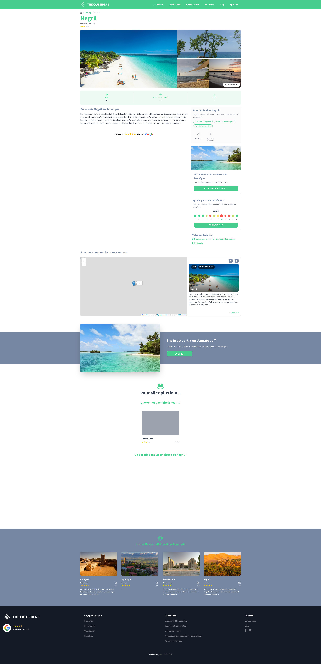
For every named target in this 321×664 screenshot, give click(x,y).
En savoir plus (216, 225)
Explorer (179, 354)
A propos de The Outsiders (176, 621)
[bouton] (231, 261)
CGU (165, 654)
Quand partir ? (192, 4)
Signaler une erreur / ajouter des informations (215, 239)
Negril (98, 13)
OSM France (182, 315)
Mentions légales (155, 654)
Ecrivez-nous (250, 621)
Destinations (174, 4)
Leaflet (145, 315)
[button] (134, 134)
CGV (170, 654)
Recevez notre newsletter (176, 626)
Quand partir (89, 631)
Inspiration (158, 4)
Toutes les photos (232, 85)
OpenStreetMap (162, 315)
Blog (222, 4)
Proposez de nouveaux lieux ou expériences (183, 636)
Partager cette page (173, 641)
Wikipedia (198, 243)
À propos (234, 4)
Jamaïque (89, 13)
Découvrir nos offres (216, 188)
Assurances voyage (172, 631)
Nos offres (209, 4)
